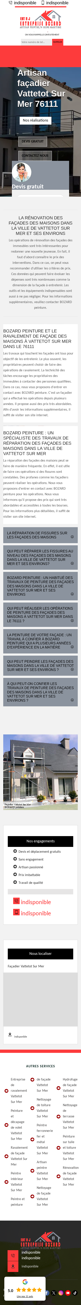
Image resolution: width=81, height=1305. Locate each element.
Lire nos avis (25, 1296)
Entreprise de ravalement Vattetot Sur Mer (18, 1091)
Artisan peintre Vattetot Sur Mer (42, 1171)
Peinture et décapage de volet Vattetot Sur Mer (17, 1125)
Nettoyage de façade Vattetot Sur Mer (44, 1196)
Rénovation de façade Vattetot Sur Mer (70, 1176)
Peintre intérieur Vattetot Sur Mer (17, 1182)
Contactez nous (35, 156)
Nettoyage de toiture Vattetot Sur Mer (44, 1108)
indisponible (24, 2)
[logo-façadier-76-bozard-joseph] (40, 19)
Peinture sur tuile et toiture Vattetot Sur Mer (69, 1148)
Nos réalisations (35, 121)
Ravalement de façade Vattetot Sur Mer (18, 1156)
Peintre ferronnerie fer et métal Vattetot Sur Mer (44, 1139)
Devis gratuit (33, 141)
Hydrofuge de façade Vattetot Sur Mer (70, 1088)
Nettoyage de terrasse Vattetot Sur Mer (70, 1116)
